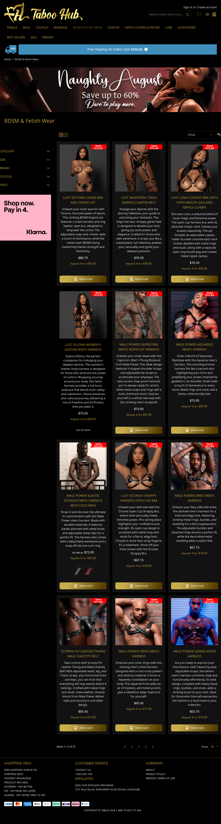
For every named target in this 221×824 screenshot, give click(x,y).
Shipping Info (13, 774)
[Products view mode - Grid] (61, 135)
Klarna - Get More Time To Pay (24, 795)
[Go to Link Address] (118, 49)
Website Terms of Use (160, 778)
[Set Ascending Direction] (219, 135)
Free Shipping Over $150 (20, 769)
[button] (25, 137)
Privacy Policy (156, 774)
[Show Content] (11, 49)
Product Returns (16, 782)
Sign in (187, 7)
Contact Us (83, 769)
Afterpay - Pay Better (18, 786)
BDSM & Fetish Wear (27, 59)
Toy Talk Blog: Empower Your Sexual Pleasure (107, 789)
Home (7, 59)
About (150, 769)
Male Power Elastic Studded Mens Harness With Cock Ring (83, 500)
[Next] (153, 746)
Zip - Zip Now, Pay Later (19, 790)
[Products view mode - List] (66, 135)
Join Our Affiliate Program (94, 785)
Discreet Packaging (17, 778)
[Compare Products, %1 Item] (207, 14)
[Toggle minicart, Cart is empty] (214, 14)
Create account (207, 7)
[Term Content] (146, 49)
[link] (125, 746)
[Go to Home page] (43, 12)
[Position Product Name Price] (200, 135)
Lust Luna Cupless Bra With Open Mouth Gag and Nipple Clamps (194, 202)
